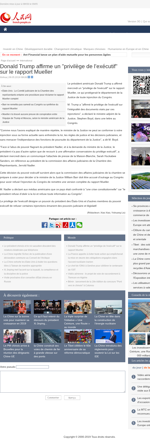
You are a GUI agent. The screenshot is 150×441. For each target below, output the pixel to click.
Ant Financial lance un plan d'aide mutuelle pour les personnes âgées (67, 54)
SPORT (140, 34)
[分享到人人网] (72, 225)
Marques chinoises (94, 49)
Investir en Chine (13, 49)
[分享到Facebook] (45, 225)
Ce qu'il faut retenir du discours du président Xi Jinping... (46, 320)
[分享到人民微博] (65, 225)
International (26, 60)
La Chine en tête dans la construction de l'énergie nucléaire (107, 320)
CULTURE (92, 34)
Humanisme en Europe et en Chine (128, 49)
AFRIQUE (58, 34)
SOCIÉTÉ (108, 34)
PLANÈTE (125, 34)
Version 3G (134, 21)
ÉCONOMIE (26, 34)
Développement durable (38, 49)
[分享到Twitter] (52, 225)
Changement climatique (68, 49)
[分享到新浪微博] (58, 225)
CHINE (10, 34)
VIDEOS (26, 41)
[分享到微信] (79, 225)
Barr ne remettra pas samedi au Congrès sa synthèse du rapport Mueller (30, 106)
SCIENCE (75, 34)
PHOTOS (11, 41)
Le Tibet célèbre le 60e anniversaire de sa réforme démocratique (77, 349)
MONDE (43, 34)
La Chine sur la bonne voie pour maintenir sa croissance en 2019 (16, 320)
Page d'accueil (8, 60)
